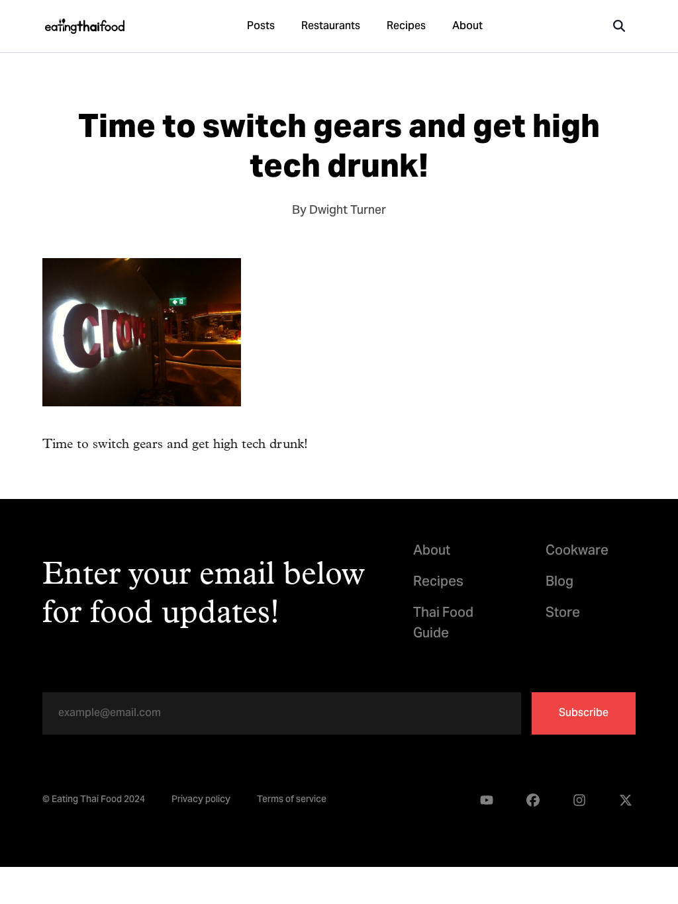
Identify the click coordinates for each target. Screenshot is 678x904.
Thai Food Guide (443, 624)
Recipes (406, 26)
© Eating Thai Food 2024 (93, 800)
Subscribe (583, 713)
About (467, 26)
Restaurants (330, 26)
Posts (261, 26)
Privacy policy (200, 800)
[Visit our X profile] (626, 800)
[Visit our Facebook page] (533, 800)
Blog (559, 582)
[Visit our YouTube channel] (486, 800)
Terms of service (291, 800)
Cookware (577, 551)
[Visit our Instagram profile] (579, 800)
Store (563, 614)
